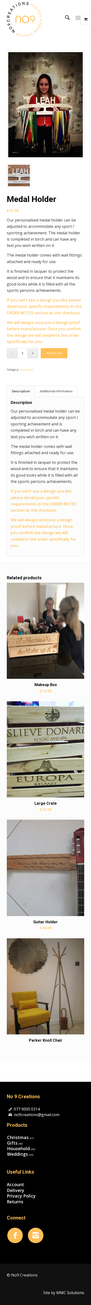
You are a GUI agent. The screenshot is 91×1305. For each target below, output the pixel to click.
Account (15, 1184)
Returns (15, 1202)
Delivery (15, 1190)
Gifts (12, 1143)
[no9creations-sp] (38, 19)
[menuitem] (65, 17)
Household (27, 369)
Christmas (18, 1137)
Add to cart (54, 353)
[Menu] (78, 17)
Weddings (17, 1154)
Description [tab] (21, 391)
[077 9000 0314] (10, 1109)
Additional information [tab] (56, 391)
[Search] (65, 17)
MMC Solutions (70, 1292)
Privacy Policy (21, 1196)
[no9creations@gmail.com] (10, 1115)
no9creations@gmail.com (36, 1114)
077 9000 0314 (27, 1109)
